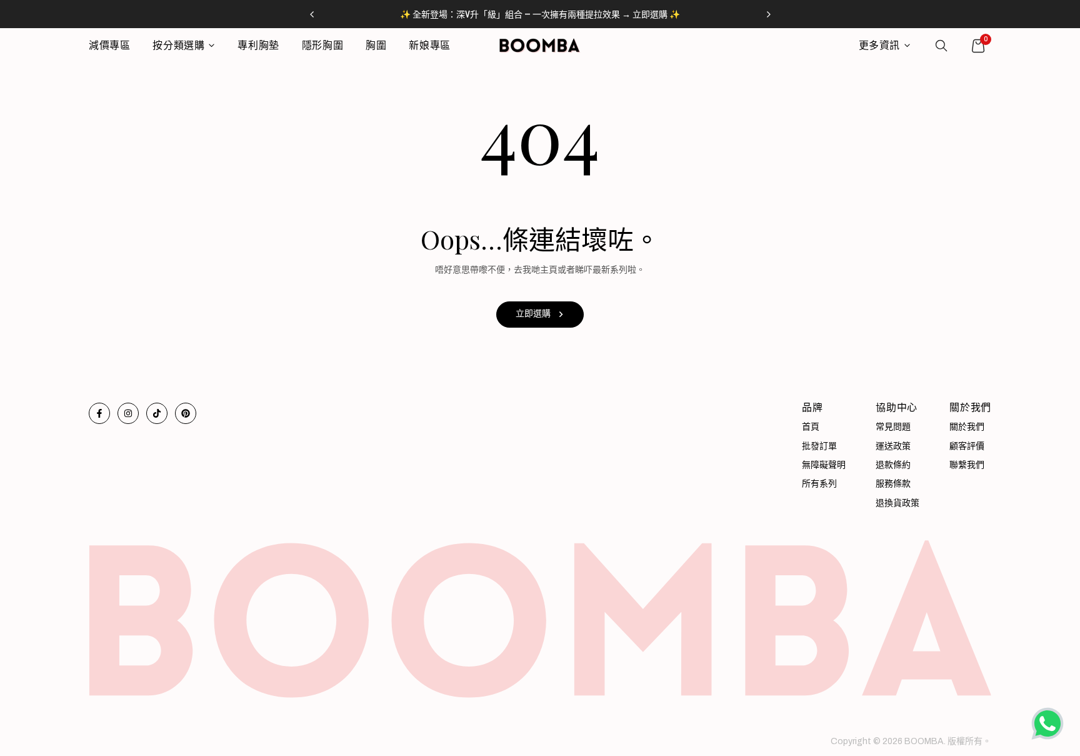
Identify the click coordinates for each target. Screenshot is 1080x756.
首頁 (810, 426)
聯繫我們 (966, 465)
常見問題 (893, 426)
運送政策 (893, 446)
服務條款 (893, 483)
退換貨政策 (897, 503)
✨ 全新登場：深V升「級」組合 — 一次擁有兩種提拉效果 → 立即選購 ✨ (540, 14)
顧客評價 (966, 446)
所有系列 (819, 483)
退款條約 (893, 465)
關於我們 (966, 426)
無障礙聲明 (824, 465)
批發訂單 (819, 446)
